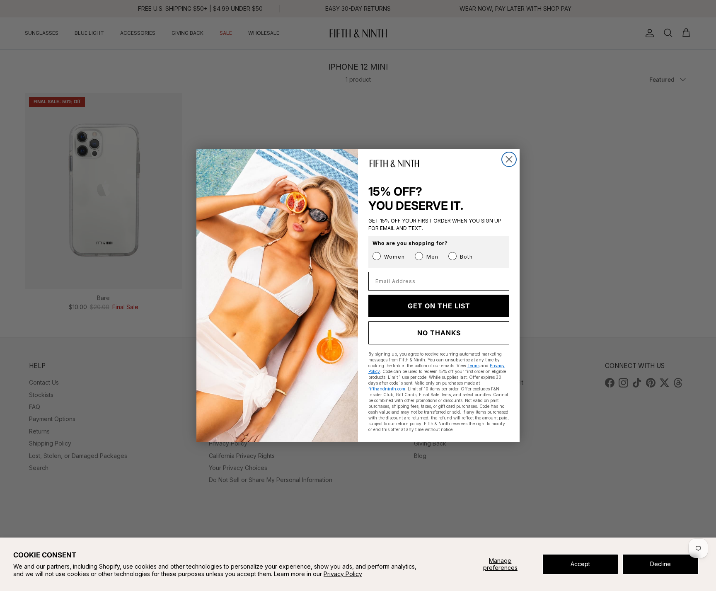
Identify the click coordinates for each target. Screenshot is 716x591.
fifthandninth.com (386, 388)
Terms (473, 365)
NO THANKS (439, 333)
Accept (580, 563)
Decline (660, 563)
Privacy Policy (343, 573)
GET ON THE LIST (439, 306)
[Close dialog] (509, 159)
